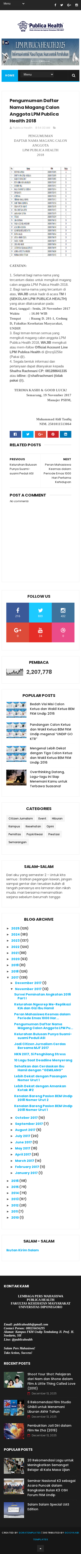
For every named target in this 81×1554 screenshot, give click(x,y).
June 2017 (24, 1142)
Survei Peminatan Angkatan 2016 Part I (42, 996)
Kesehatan (33, 826)
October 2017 (26, 1117)
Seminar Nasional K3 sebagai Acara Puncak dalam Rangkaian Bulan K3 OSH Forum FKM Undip (51, 1487)
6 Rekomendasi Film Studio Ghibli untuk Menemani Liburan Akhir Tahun (49, 1407)
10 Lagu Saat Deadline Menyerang (43, 1060)
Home (9, 75)
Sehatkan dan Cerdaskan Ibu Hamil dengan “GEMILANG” (39, 1068)
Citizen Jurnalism (21, 818)
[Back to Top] (40, 1548)
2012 (15, 1205)
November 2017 (28, 989)
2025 (15, 928)
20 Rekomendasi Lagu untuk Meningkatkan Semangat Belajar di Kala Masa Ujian (50, 1465)
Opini (50, 826)
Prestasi (54, 834)
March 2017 (25, 1160)
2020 (15, 959)
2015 (15, 1187)
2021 (15, 953)
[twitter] (62, 5)
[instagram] (76, 5)
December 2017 (28, 983)
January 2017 (26, 1173)
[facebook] (55, 5)
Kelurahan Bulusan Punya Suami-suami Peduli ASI (43, 1036)
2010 (15, 1217)
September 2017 (29, 1123)
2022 (15, 947)
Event (42, 818)
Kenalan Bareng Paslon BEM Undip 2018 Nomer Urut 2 (43, 1098)
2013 (15, 1199)
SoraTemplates (30, 1532)
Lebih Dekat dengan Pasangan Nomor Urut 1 (40, 1078)
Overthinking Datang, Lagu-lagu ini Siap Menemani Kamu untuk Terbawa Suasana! (48, 779)
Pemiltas (15, 834)
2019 (15, 965)
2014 (15, 1193)
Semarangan (18, 842)
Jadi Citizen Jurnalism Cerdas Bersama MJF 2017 (40, 1046)
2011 (14, 1211)
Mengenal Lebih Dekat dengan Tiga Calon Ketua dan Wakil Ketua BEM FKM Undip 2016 (51, 755)
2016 (15, 1181)
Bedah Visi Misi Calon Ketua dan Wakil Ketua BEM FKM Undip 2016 (52, 709)
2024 (15, 934)
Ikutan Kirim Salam (22, 1250)
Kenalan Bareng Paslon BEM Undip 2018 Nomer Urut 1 (43, 1108)
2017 (15, 977)
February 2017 (27, 1167)
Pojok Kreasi (35, 834)
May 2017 (23, 1148)
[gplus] (69, 5)
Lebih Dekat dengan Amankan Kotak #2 (40, 1088)
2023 (15, 940)
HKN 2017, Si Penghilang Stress (40, 1054)
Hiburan (57, 818)
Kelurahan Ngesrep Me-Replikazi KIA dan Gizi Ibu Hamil (42, 1006)
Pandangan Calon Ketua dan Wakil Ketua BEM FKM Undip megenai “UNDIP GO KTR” (51, 731)
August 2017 (25, 1130)
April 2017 (23, 1154)
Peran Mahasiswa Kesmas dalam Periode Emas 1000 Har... (42, 1016)
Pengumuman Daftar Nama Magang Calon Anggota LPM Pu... (43, 1026)
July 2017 (23, 1136)
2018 (15, 971)
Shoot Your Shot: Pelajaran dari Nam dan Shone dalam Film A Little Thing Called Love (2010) (51, 1381)
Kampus (14, 826)
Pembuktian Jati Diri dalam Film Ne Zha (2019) (49, 1428)
